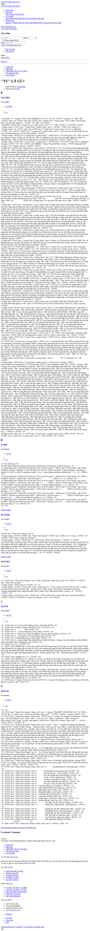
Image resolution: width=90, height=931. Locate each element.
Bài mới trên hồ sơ (22, 18)
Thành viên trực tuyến (21, 23)
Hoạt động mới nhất (36, 18)
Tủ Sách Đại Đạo (12, 875)
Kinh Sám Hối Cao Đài (14, 871)
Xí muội (4, 445)
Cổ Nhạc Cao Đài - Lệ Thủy (16, 890)
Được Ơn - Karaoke (13, 894)
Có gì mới (9, 16)
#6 (7, 706)
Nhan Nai (5, 691)
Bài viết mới (10, 14)
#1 (7, 113)
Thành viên (10, 21)
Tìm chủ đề (19, 14)
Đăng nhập (5, 57)
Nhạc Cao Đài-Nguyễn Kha (16, 892)
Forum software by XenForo (22, 927)
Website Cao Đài (12, 873)
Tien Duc (4, 606)
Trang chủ (9, 10)
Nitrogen (9, 914)
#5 (7, 621)
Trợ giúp (9, 918)
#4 (7, 577)
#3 (7, 530)
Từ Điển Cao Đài (12, 877)
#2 (7, 460)
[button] (3, 4)
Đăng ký (9, 23)
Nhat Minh (21, 87)
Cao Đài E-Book (12, 880)
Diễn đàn (9, 12)
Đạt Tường (5, 515)
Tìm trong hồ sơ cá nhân (52, 23)
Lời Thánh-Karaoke (13, 896)
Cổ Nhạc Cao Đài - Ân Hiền (16, 888)
